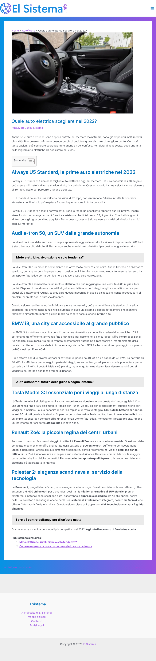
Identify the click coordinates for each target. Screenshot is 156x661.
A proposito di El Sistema (36, 612)
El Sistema (89, 644)
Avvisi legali (37, 625)
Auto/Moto (18, 127)
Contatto (36, 621)
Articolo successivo (138, 567)
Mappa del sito (37, 616)
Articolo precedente (18, 567)
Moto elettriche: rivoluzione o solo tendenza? (48, 542)
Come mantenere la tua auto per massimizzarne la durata (55, 546)
